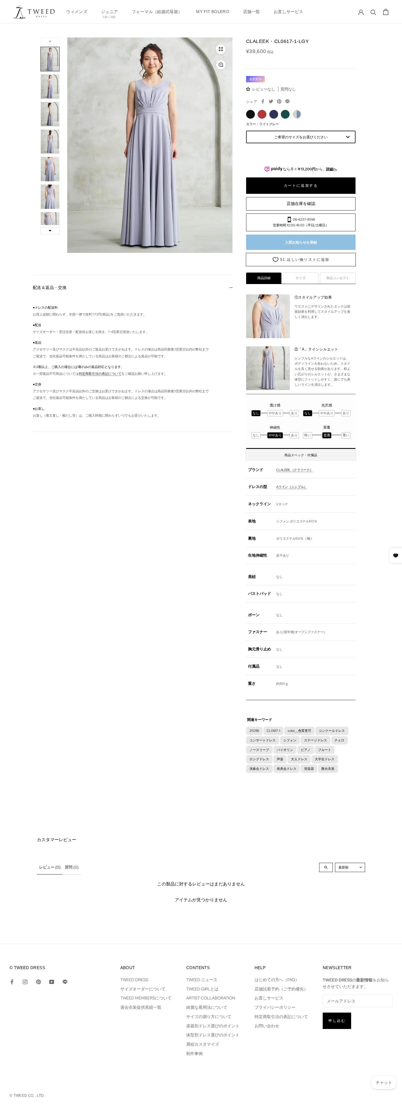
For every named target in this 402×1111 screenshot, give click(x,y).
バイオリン (285, 749)
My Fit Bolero (212, 13)
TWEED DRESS (134, 979)
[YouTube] (51, 981)
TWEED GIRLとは (202, 989)
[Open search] (326, 867)
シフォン (289, 740)
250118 (254, 730)
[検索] (373, 12)
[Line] (65, 981)
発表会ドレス (286, 768)
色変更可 (255, 79)
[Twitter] (271, 101)
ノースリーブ (259, 749)
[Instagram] (25, 981)
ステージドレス (315, 740)
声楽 (280, 759)
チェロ (339, 740)
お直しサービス (288, 13)
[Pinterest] (279, 101)
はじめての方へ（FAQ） (277, 979)
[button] (248, 88)
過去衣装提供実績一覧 (140, 1007)
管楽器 (309, 768)
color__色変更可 (299, 730)
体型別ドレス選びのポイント (213, 1034)
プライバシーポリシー (275, 1007)
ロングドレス (259, 759)
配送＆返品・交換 (49, 287)
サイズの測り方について (208, 1016)
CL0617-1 (273, 730)
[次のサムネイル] (50, 230)
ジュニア (109, 13)
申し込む (336, 1021)
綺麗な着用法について (206, 1007)
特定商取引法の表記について (100, 373)
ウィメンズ (76, 13)
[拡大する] (221, 64)
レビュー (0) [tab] (49, 867)
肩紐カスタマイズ (202, 1044)
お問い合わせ (267, 1025)
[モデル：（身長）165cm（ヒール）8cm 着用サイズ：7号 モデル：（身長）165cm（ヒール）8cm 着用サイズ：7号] (149, 145)
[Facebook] (263, 101)
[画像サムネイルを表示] (221, 49)
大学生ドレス (324, 759)
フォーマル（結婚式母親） (157, 13)
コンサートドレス (262, 740)
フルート (324, 749)
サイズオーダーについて (142, 989)
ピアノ (306, 749)
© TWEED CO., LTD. (27, 1096)
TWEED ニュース (201, 979)
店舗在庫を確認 (301, 203)
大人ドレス (299, 759)
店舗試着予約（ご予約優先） (281, 989)
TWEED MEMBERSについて (145, 998)
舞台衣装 (327, 768)
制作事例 (194, 1053)
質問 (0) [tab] (71, 867)
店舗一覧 (251, 13)
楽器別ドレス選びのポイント (213, 1025)
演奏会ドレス (259, 768)
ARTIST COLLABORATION (210, 998)
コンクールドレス (332, 730)
